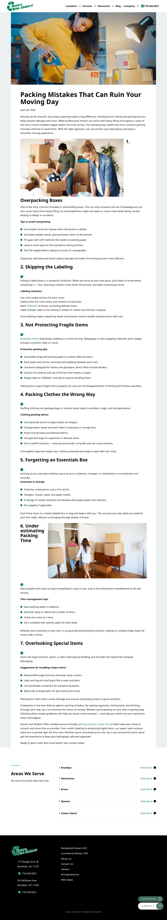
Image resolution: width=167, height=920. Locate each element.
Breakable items (29, 338)
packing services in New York (94, 724)
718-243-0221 (29, 873)
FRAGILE (32, 305)
